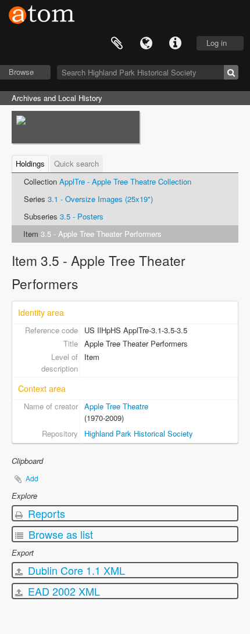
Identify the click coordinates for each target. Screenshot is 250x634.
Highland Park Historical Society (138, 433)
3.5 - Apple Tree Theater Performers (101, 233)
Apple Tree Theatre (116, 406)
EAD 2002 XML (62, 591)
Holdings (30, 163)
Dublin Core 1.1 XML (75, 570)
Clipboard (116, 43)
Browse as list (59, 534)
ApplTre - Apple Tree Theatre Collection (125, 181)
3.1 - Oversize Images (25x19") (100, 198)
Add (32, 478)
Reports (45, 513)
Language (145, 43)
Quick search (76, 163)
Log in (216, 42)
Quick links (175, 43)
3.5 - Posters (81, 216)
